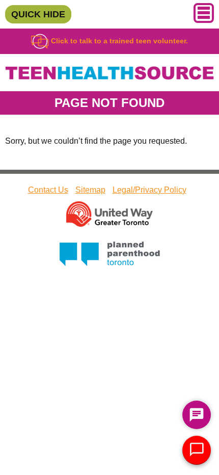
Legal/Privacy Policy (149, 190)
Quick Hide (38, 14)
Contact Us (48, 190)
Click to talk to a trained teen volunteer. (118, 41)
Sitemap (90, 190)
